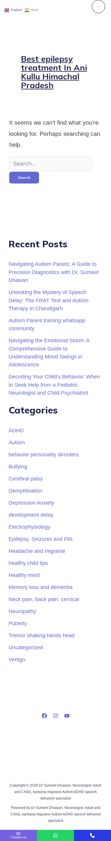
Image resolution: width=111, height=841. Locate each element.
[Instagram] (55, 715)
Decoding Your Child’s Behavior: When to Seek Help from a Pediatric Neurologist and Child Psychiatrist (54, 384)
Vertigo (17, 659)
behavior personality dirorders (44, 454)
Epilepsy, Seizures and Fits (41, 539)
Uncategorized (26, 647)
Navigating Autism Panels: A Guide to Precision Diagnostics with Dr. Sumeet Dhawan (54, 272)
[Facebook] (44, 715)
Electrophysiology (29, 527)
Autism (17, 442)
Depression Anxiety (31, 503)
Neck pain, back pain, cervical (44, 599)
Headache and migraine (37, 551)
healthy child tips (28, 563)
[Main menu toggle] (98, 6)
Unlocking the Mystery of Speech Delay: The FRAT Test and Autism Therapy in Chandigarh (49, 300)
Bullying (18, 466)
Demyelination (25, 491)
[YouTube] (67, 715)
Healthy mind (24, 575)
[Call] (92, 835)
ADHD (16, 430)
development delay (31, 515)
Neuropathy (22, 611)
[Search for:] (50, 163)
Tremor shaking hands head (42, 635)
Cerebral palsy (26, 478)
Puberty (18, 623)
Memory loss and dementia (41, 587)
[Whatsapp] (55, 835)
